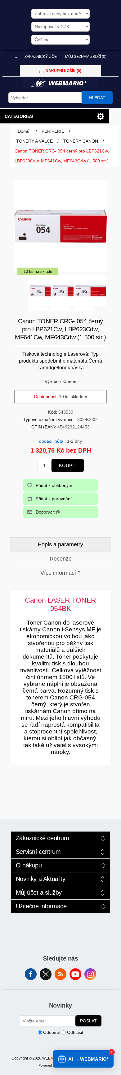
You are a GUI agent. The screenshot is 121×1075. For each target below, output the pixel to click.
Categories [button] (19, 116)
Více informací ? (60, 573)
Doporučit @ (48, 512)
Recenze (61, 559)
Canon (69, 381)
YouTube (75, 974)
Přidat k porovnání (54, 498)
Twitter (46, 974)
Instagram (90, 974)
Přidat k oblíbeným (54, 485)
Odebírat (51, 1032)
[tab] (61, 544)
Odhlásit (75, 1032)
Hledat (97, 97)
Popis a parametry (60, 544)
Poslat (88, 1020)
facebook (31, 974)
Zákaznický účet (42, 56)
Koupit (67, 465)
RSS (60, 974)
